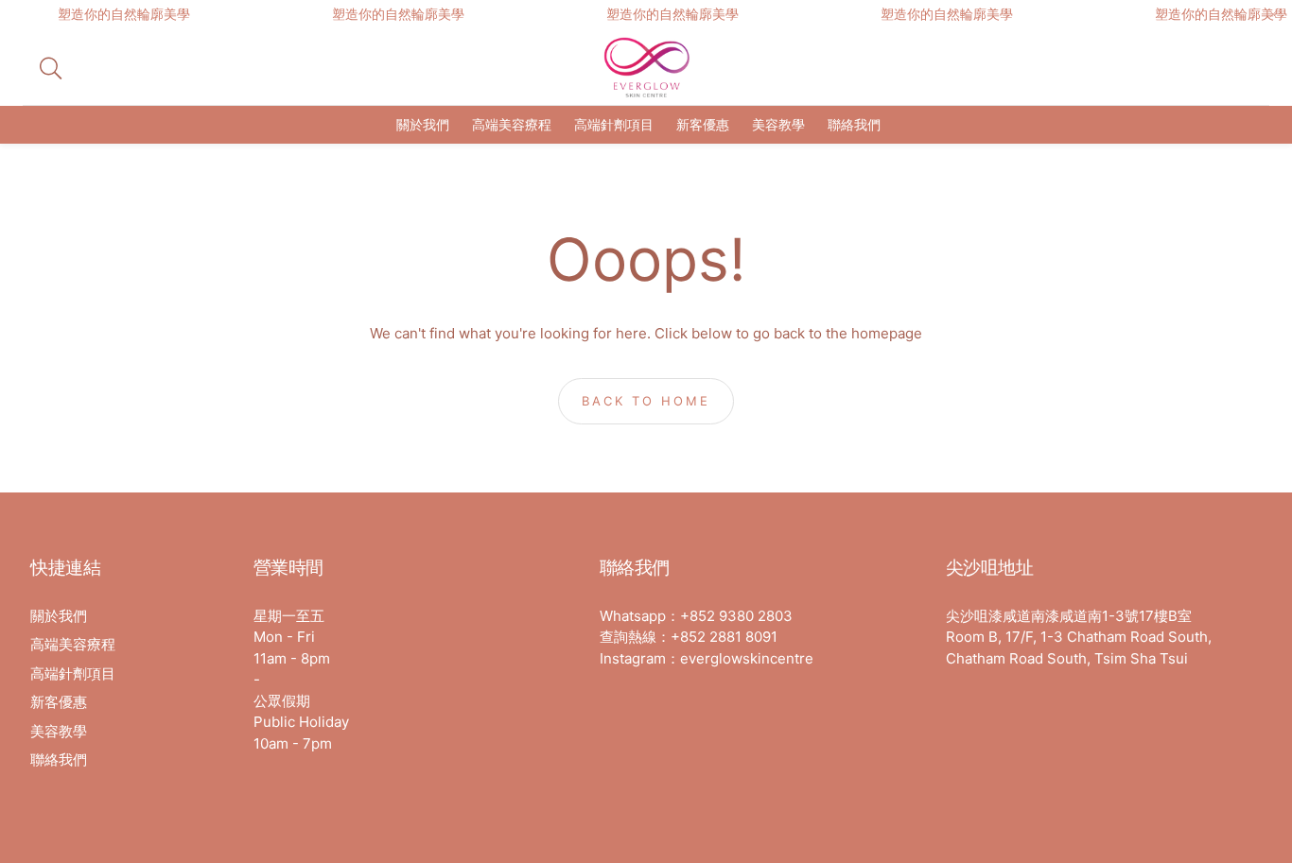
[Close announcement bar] (1273, 14)
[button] (175, 68)
